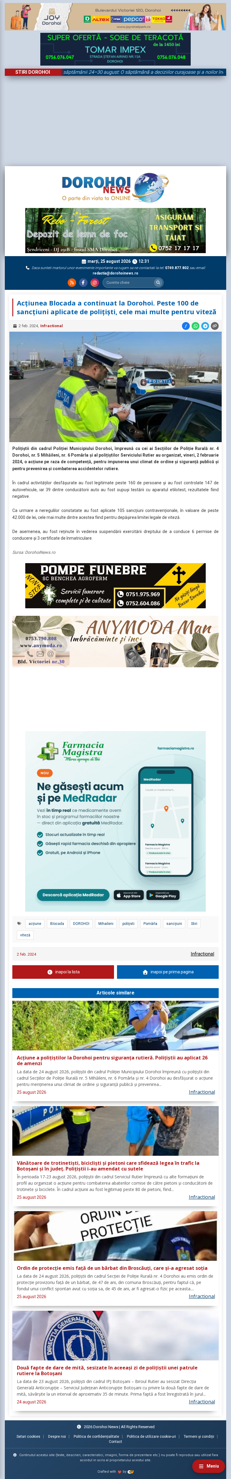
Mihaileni (105, 924)
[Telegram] (205, 326)
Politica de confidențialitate (96, 1436)
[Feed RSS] (72, 282)
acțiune (35, 924)
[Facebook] (83, 282)
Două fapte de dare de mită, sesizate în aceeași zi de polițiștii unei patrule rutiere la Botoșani (107, 1371)
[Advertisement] (115, 121)
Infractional (51, 326)
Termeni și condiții (199, 1436)
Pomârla (150, 924)
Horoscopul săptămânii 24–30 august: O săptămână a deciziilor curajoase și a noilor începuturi (113, 72)
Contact (115, 1442)
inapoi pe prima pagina (172, 971)
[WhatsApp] (195, 326)
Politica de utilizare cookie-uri (151, 1436)
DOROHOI (81, 924)
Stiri (194, 924)
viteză (25, 935)
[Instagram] (95, 282)
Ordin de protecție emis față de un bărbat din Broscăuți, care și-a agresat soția (112, 1268)
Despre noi (57, 1436)
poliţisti (128, 924)
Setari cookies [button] (28, 1436)
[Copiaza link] (215, 326)
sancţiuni (174, 924)
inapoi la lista (67, 971)
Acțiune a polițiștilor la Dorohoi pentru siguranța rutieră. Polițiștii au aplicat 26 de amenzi (112, 1061)
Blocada (57, 924)
